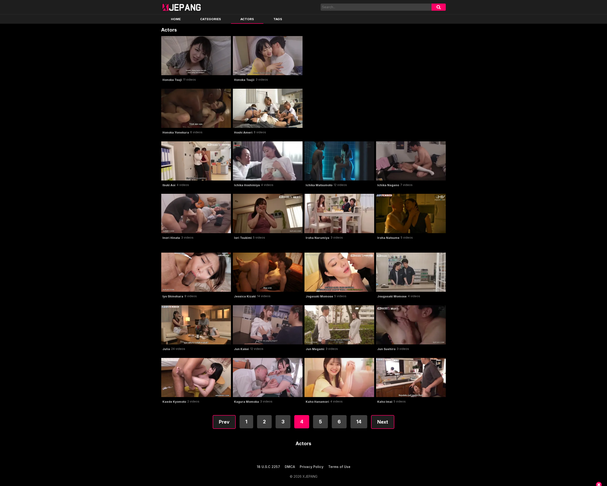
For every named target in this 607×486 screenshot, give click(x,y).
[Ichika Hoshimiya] (268, 161)
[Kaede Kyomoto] (196, 377)
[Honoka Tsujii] (268, 55)
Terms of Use (339, 467)
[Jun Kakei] (268, 324)
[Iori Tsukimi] (268, 213)
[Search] (439, 7)
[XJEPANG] (181, 7)
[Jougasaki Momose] (411, 272)
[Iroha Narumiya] (339, 213)
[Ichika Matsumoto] (339, 161)
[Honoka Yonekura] (196, 108)
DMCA (290, 467)
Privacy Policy (311, 467)
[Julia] (196, 324)
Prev (224, 422)
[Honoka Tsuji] (196, 55)
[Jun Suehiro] (411, 324)
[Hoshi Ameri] (268, 108)
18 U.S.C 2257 (268, 467)
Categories (210, 19)
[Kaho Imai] (411, 377)
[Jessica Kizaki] (268, 272)
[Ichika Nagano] (411, 161)
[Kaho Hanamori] (339, 377)
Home (176, 19)
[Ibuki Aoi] (196, 161)
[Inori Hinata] (196, 213)
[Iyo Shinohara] (196, 272)
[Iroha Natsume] (411, 213)
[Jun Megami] (339, 324)
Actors (247, 19)
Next (382, 422)
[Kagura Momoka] (268, 377)
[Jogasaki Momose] (339, 272)
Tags (277, 19)
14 (358, 422)
